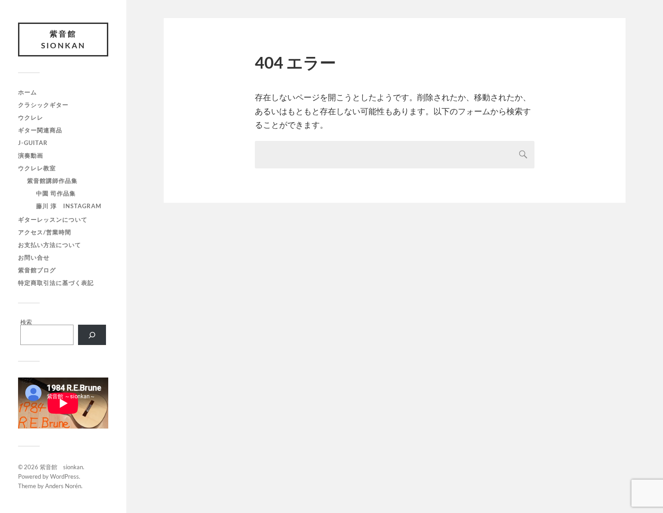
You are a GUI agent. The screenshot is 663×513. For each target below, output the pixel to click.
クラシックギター (43, 104)
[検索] (92, 335)
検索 (26, 322)
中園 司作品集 (56, 193)
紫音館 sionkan (63, 39)
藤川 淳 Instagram (68, 206)
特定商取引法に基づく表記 (56, 282)
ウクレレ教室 (37, 168)
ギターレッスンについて (52, 219)
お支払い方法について (49, 244)
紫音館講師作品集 (52, 180)
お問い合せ (34, 257)
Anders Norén (63, 486)
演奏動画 (30, 155)
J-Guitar (33, 142)
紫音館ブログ (37, 270)
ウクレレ (30, 117)
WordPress (64, 476)
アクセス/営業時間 (44, 232)
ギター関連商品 (40, 130)
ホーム (27, 92)
